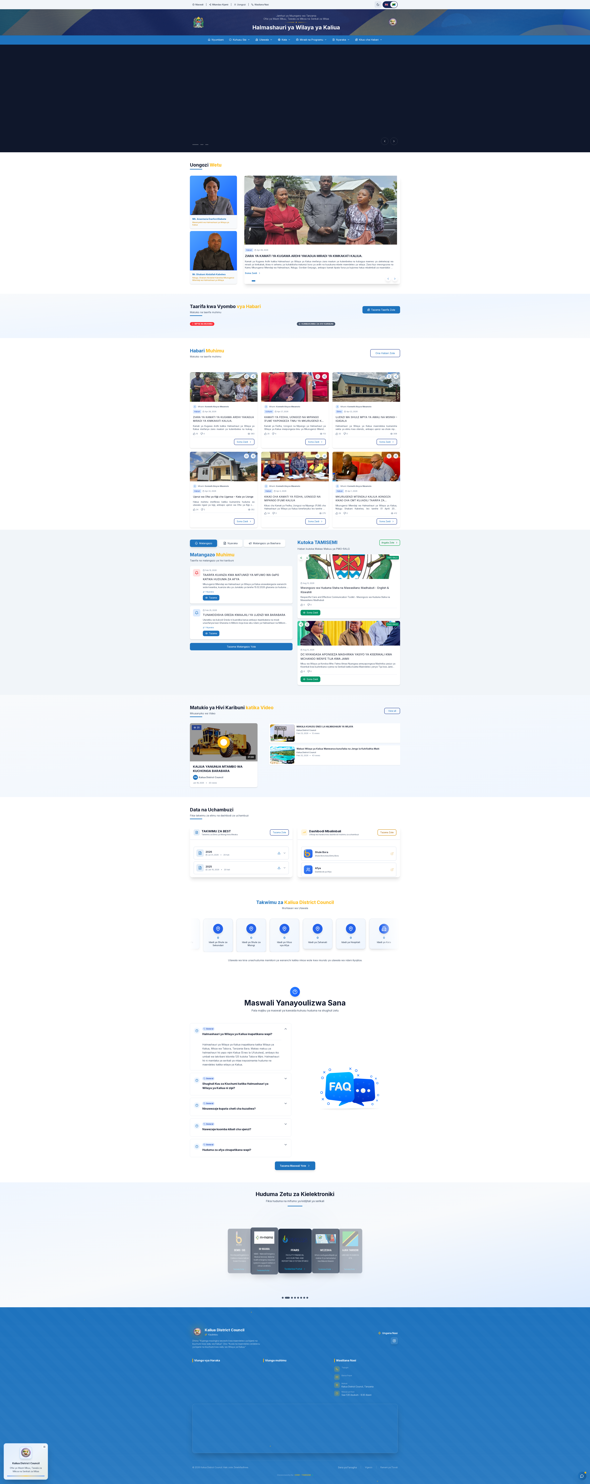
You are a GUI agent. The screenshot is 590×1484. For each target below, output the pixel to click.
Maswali (199, 4)
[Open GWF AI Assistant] (582, 1476)
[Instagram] (394, 1340)
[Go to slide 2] (198, 144)
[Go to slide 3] (203, 144)
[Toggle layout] (44, 1447)
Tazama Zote (279, 832)
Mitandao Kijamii (220, 4)
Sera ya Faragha (347, 1467)
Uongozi (241, 4)
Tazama (213, 597)
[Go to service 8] (307, 1298)
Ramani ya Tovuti (389, 1467)
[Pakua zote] (279, 850)
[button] (240, 1043)
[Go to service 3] (292, 1298)
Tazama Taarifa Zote (383, 309)
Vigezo (368, 1467)
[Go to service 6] (301, 1298)
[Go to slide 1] (193, 144)
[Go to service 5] (298, 1298)
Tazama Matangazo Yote (241, 646)
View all (392, 711)
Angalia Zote (388, 542)
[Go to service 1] (284, 1298)
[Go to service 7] (304, 1298)
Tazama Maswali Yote (293, 1165)
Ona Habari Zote (385, 353)
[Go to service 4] (295, 1298)
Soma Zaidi (257, 277)
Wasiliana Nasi (261, 4)
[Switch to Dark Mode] (378, 4)
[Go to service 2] (289, 1298)
